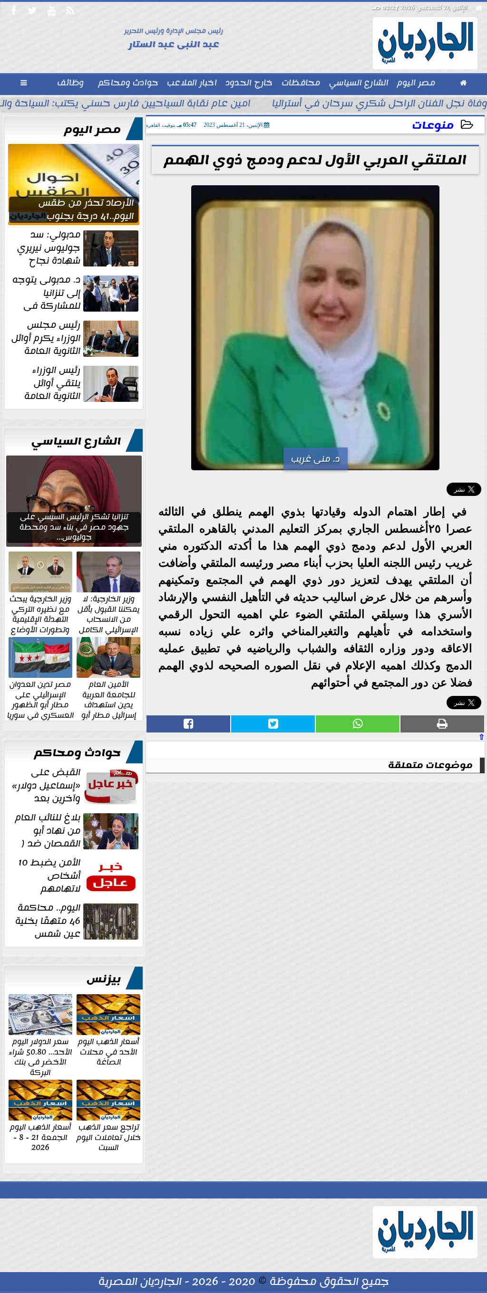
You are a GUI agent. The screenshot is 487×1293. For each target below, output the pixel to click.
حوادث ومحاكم (77, 752)
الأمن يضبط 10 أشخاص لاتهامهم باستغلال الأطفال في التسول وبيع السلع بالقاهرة (79, 875)
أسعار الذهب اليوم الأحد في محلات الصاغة (108, 1051)
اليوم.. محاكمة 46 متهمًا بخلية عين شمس (47, 921)
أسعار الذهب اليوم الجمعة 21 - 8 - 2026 (40, 1137)
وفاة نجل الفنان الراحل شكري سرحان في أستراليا (379, 104)
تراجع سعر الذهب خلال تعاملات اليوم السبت (109, 1137)
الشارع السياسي (76, 441)
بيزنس (104, 979)
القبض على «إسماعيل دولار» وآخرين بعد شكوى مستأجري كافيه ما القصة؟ (76, 785)
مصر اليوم (92, 129)
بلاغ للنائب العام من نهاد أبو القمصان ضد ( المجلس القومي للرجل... (77, 830)
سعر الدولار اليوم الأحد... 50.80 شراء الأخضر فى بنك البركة (40, 1056)
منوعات (433, 125)
